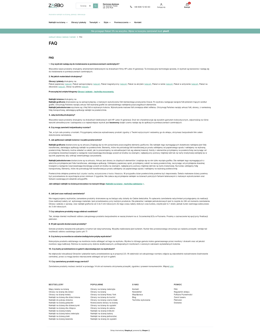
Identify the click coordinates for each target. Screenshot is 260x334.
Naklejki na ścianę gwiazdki (61, 302)
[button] (95, 6)
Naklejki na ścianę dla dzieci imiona (64, 297)
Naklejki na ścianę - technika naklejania (124, 184)
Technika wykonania (141, 300)
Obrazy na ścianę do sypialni (103, 305)
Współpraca (137, 294)
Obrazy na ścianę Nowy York (103, 294)
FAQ (176, 289)
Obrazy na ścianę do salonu (102, 308)
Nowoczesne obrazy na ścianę (104, 302)
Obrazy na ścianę (98, 292)
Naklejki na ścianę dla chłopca (62, 308)
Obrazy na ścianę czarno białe (103, 300)
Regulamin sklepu (181, 292)
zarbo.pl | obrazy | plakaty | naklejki (62, 37)
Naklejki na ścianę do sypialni (103, 319)
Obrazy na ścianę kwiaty (60, 294)
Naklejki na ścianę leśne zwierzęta (64, 313)
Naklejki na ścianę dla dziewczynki (64, 305)
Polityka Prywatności (183, 294)
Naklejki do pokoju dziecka (61, 300)
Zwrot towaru (180, 297)
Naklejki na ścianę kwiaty (60, 311)
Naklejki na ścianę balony (101, 313)
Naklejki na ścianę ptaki (59, 316)
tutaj (171, 266)
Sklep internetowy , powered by (129, 330)
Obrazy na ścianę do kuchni (102, 297)
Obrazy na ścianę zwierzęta (102, 289)
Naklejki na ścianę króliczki (102, 311)
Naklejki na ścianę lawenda (61, 319)
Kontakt (135, 289)
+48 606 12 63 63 (142, 7)
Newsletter (137, 292)
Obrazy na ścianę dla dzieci (61, 292)
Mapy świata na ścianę (59, 289)
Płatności (178, 300)
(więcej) (68, 84)
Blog (134, 297)
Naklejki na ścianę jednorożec (103, 316)
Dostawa (178, 302)
